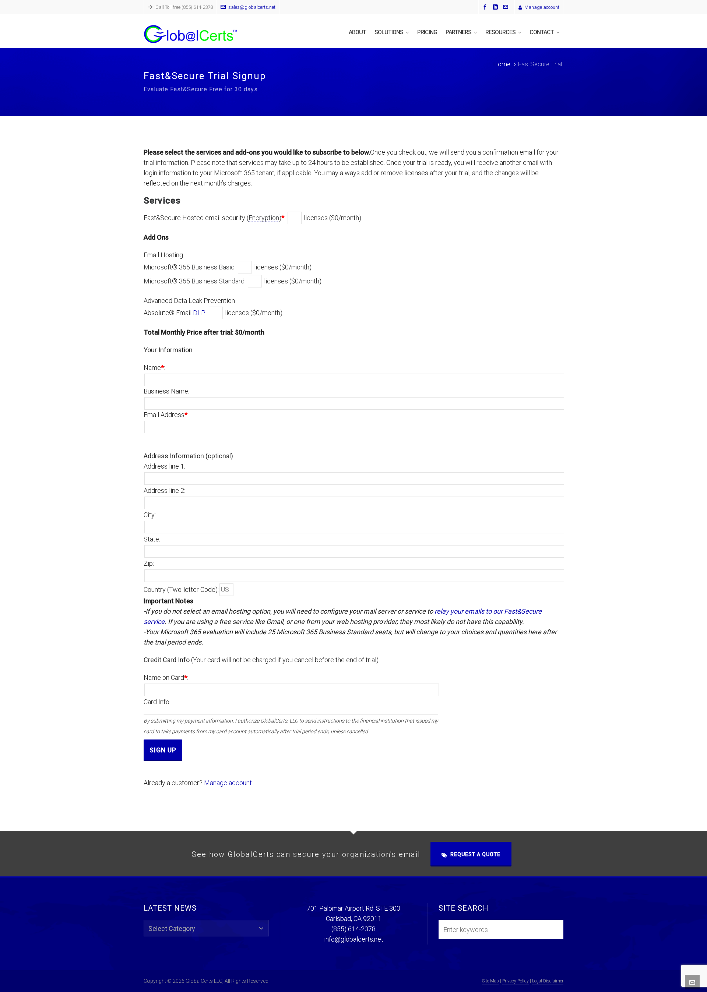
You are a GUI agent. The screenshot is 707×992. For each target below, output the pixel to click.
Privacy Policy (515, 981)
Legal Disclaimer (547, 981)
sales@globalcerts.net (251, 7)
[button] (555, 929)
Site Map (490, 981)
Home (501, 64)
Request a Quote (475, 854)
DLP (199, 313)
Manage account (541, 7)
